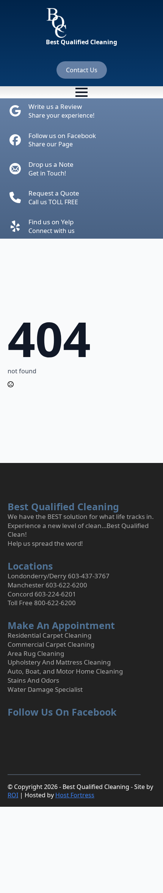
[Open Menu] (81, 92)
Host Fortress (74, 795)
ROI (13, 795)
